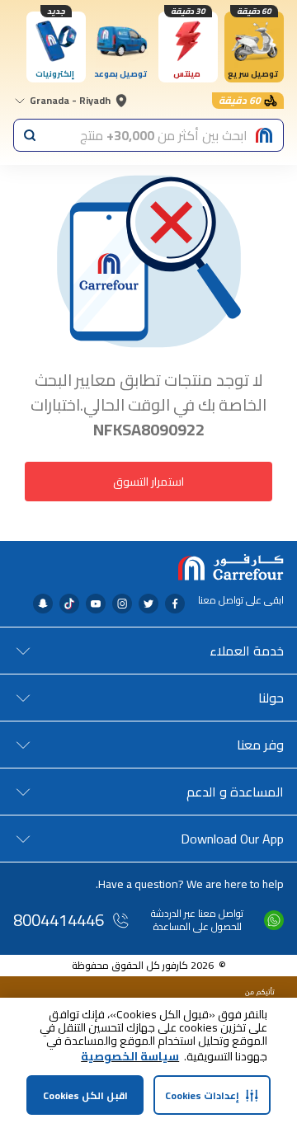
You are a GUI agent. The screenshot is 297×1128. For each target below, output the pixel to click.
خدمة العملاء (247, 650)
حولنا (271, 697)
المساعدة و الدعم (235, 791)
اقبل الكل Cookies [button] (85, 1095)
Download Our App (232, 838)
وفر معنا (260, 744)
